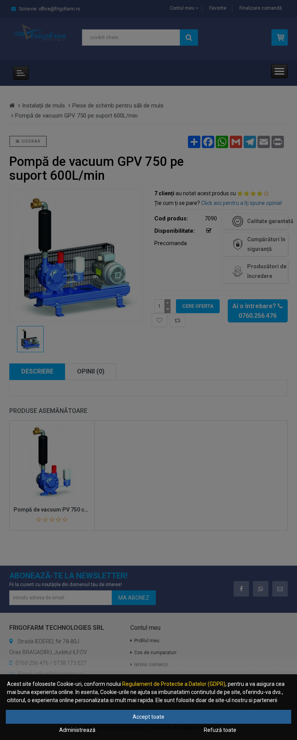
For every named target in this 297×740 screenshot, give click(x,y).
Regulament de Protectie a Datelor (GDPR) (173, 684)
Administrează (77, 730)
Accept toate (148, 717)
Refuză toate (220, 730)
